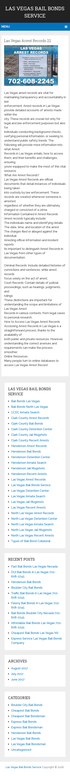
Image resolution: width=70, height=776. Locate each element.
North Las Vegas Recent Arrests (32, 535)
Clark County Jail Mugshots (29, 434)
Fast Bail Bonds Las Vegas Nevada (34, 566)
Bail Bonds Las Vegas (25, 401)
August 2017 (19, 668)
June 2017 (18, 679)
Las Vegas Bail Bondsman (28, 744)
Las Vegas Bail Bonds (25, 738)
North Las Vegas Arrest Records (32, 513)
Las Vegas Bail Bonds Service (31, 485)
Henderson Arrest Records (29, 446)
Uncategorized (21, 749)
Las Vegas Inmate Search (28, 496)
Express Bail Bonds (24, 721)
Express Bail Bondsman (27, 727)
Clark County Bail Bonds (27, 423)
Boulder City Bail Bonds (27, 587)
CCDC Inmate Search (25, 412)
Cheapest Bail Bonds (25, 710)
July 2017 (17, 674)
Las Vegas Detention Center (30, 490)
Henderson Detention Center (30, 457)
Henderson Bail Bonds (26, 451)
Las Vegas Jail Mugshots (27, 502)
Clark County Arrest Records (30, 418)
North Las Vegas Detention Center (34, 518)
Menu (5, 26)
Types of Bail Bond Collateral (30, 541)
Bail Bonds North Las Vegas (29, 406)
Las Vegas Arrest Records (28, 479)
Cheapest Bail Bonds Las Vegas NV (35, 633)
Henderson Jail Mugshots (28, 468)
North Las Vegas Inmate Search (32, 524)
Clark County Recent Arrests (30, 440)
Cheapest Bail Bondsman (28, 716)
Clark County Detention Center (31, 429)
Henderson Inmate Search (28, 462)
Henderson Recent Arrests (29, 474)
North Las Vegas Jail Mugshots (31, 530)
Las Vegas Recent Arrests (28, 507)
